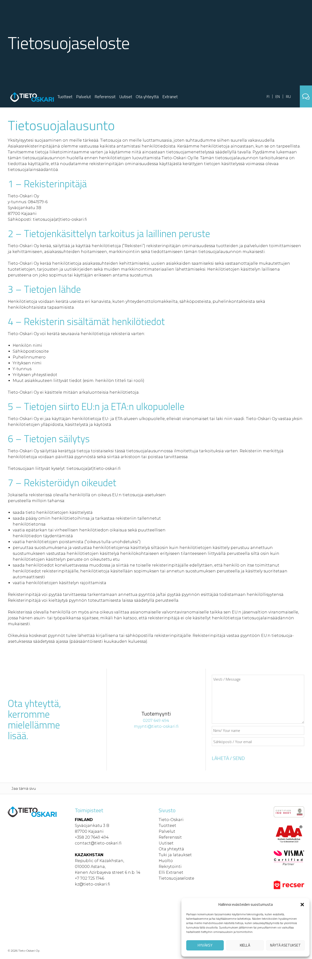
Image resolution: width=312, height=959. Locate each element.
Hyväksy (205, 945)
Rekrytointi (170, 866)
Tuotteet (65, 96)
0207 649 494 (156, 720)
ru (288, 96)
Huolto (166, 860)
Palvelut (83, 96)
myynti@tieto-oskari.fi (156, 726)
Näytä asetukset (285, 945)
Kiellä (245, 945)
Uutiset (125, 96)
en (277, 96)
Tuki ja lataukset (175, 855)
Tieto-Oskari (171, 819)
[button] (302, 904)
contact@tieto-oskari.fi (98, 843)
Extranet (170, 96)
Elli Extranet (171, 872)
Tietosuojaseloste (176, 878)
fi (268, 96)
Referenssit (105, 96)
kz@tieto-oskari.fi (92, 884)
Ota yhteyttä (147, 96)
